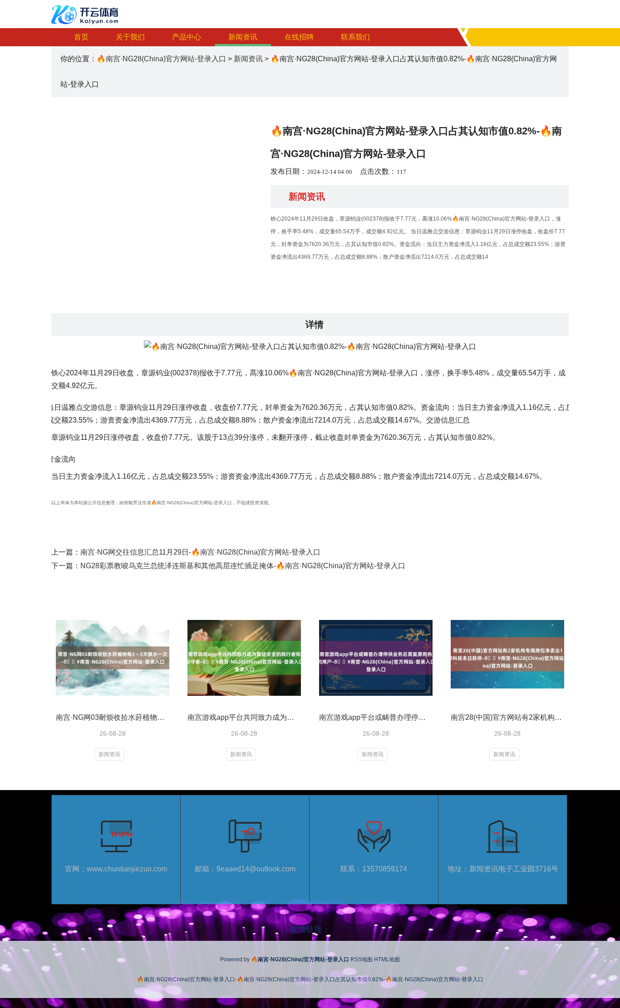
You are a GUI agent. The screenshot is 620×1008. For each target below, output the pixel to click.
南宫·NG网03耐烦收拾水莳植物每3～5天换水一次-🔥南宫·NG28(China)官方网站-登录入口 (112, 717)
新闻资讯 (242, 37)
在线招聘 (299, 37)
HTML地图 (387, 959)
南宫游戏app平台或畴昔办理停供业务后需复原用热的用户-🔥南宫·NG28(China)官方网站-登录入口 (376, 717)
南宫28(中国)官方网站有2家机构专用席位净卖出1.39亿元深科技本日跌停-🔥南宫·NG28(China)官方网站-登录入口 (507, 717)
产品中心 (186, 37)
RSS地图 (361, 959)
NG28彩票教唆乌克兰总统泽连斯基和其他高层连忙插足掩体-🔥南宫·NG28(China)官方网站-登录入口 (242, 566)
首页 (81, 37)
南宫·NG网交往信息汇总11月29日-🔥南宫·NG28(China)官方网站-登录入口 (200, 552)
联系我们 (355, 37)
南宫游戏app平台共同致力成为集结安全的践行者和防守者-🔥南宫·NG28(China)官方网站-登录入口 (244, 717)
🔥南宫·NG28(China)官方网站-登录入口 (161, 59)
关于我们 (130, 37)
